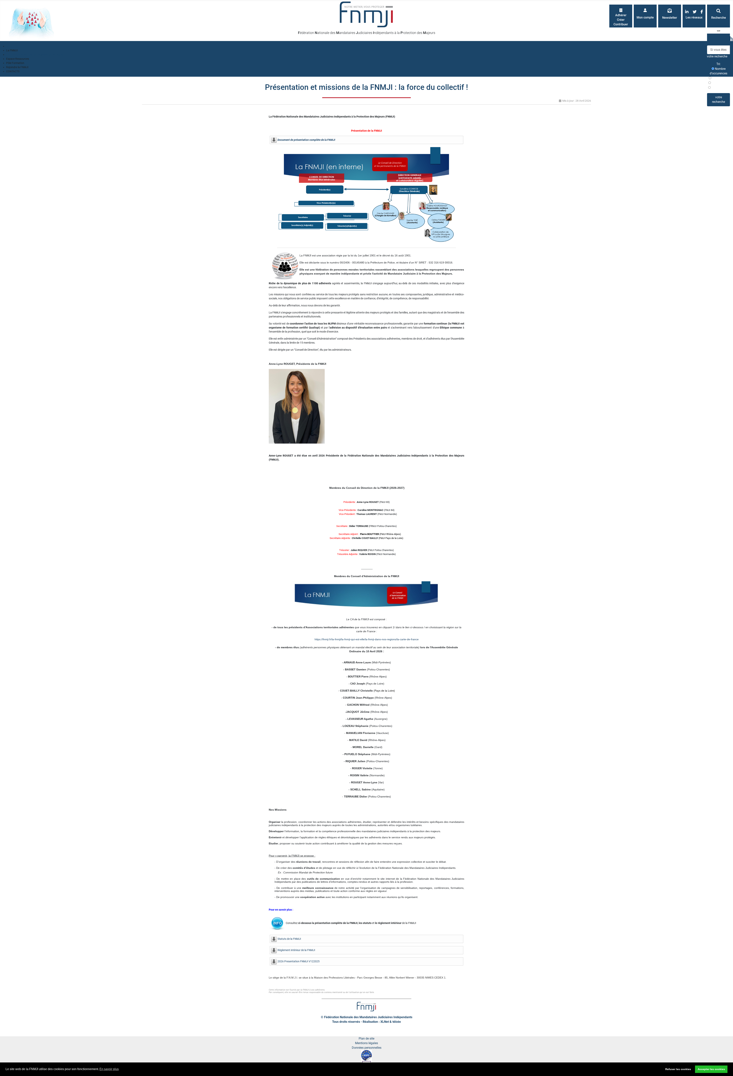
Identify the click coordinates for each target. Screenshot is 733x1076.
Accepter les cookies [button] (711, 1069)
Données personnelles (366, 1047)
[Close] (718, 30)
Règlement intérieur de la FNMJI (296, 950)
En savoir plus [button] (109, 1069)
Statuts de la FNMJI (289, 938)
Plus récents (719, 78)
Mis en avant (720, 87)
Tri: (718, 64)
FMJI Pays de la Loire (390, 538)
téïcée (396, 1022)
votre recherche (718, 99)
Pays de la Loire (384, 690)
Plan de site (366, 1038)
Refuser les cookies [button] (678, 1069)
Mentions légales (366, 1043)
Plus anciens (720, 83)
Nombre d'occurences (718, 71)
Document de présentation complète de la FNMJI (306, 139)
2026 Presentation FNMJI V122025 (299, 961)
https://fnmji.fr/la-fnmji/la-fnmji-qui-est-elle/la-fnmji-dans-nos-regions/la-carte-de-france (367, 639)
